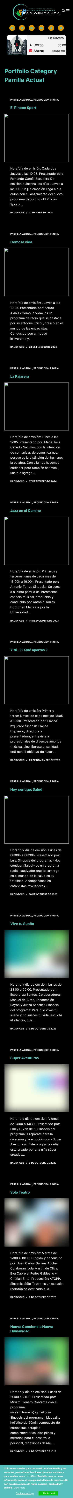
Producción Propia (46, 99)
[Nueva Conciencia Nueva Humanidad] (36, 1361)
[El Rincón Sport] (36, 138)
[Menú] (67, 10)
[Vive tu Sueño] (36, 954)
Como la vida (21, 242)
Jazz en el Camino (25, 511)
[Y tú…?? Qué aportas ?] (36, 680)
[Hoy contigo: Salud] (36, 820)
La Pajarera (19, 376)
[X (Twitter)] (22, 28)
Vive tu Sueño (22, 924)
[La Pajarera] (36, 407)
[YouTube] (41, 28)
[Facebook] (12, 28)
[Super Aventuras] (36, 1088)
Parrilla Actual (21, 99)
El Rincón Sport (23, 108)
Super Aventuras (24, 1058)
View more (19, 1487)
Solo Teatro (20, 1192)
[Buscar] (63, 10)
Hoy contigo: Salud (26, 789)
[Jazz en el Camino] (36, 541)
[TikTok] (51, 28)
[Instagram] (32, 28)
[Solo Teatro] (36, 1222)
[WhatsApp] (61, 28)
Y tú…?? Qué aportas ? (28, 650)
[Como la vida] (36, 272)
